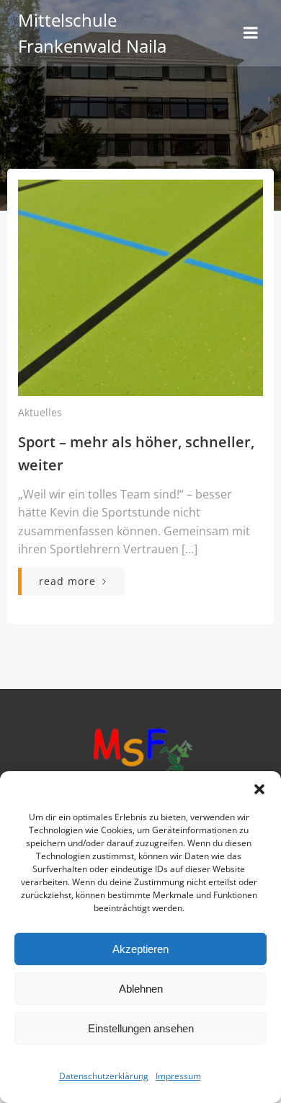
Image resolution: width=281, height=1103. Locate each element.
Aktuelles (40, 412)
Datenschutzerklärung (103, 1076)
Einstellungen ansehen (141, 1028)
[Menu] (250, 33)
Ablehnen (141, 989)
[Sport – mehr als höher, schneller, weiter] (140, 286)
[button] (259, 789)
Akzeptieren (140, 949)
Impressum (178, 1076)
